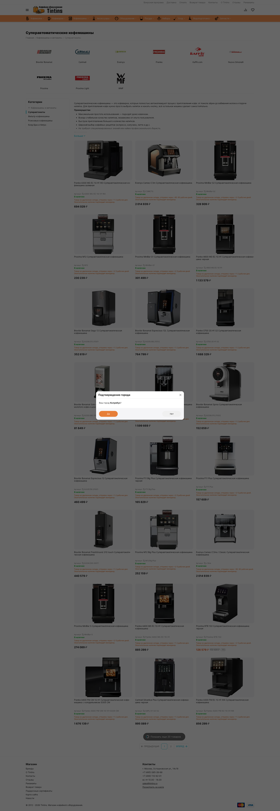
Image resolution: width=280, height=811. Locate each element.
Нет (172, 414)
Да (108, 414)
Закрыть (180, 394)
